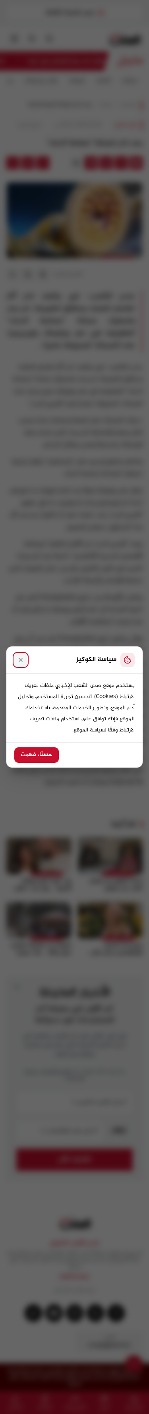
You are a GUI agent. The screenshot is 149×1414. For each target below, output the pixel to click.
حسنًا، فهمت (36, 755)
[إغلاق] (20, 660)
